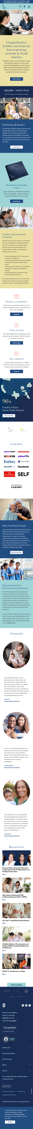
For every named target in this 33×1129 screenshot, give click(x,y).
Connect (16, 371)
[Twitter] (23, 1006)
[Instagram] (26, 1006)
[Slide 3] (15, 29)
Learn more (16, 147)
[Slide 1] (9, 29)
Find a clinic (16, 343)
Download (16, 201)
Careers (9, 623)
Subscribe (5, 1021)
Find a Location (16, 985)
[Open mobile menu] (29, 6)
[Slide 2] (12, 29)
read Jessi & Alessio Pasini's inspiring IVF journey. (16, 1)
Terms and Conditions (8, 1091)
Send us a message (8, 1015)
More (4, 874)
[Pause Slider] (22, 29)
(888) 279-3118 (9, 1018)
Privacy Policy (21, 1091)
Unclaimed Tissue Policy (9, 1095)
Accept (10, 1122)
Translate (7, 1086)
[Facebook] (30, 1006)
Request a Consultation (9, 1012)
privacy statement (19, 1114)
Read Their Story (16, 552)
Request (16, 314)
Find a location (9, 415)
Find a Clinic (16, 79)
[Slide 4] (19, 29)
